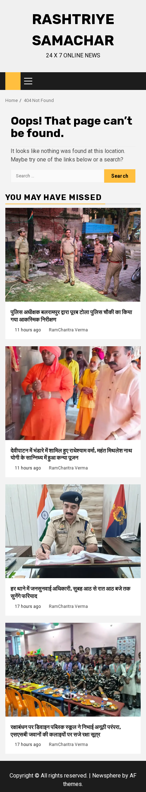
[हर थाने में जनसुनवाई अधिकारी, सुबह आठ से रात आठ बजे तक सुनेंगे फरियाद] (73, 531)
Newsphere (106, 775)
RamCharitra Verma (68, 329)
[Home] (13, 81)
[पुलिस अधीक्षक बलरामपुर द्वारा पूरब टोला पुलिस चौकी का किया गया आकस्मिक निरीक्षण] (73, 255)
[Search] (135, 81)
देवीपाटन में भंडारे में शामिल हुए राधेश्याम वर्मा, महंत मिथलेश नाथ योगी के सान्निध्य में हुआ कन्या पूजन (71, 454)
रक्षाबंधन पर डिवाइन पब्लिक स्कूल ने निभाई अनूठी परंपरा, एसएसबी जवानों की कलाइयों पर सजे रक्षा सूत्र (66, 731)
